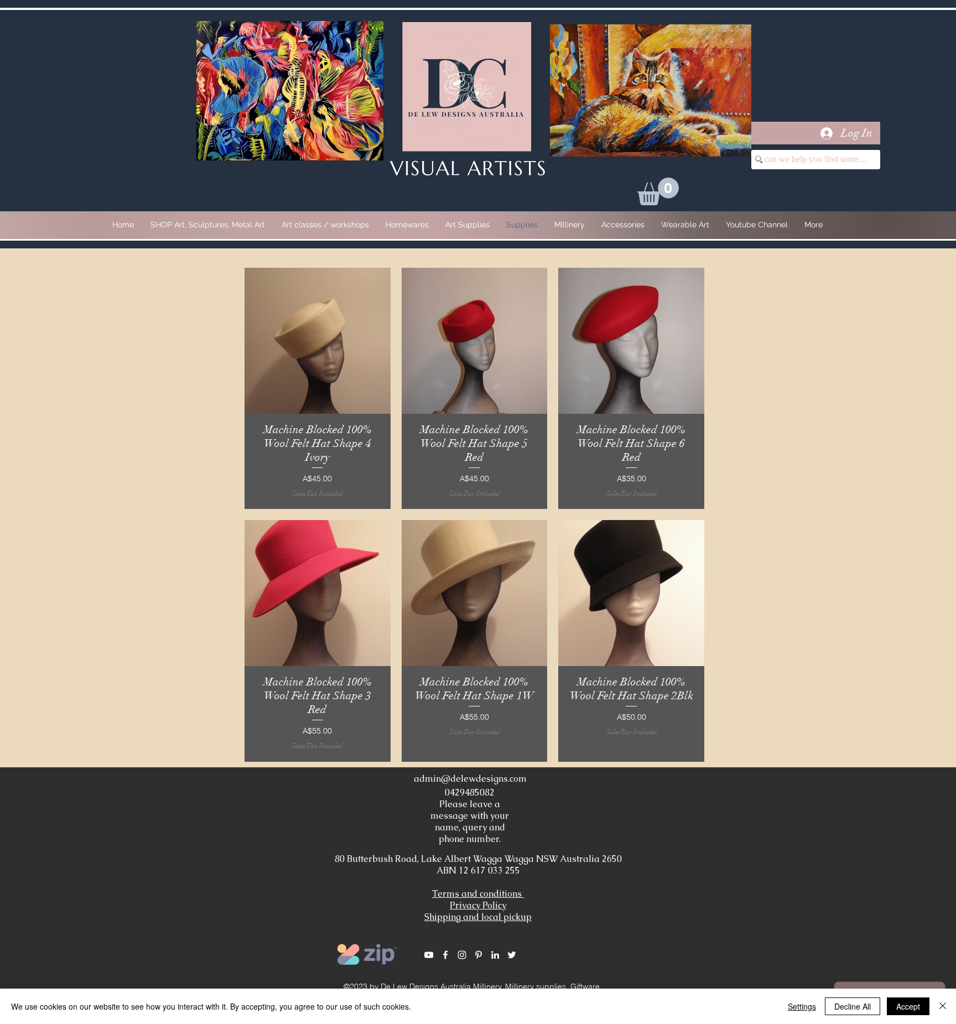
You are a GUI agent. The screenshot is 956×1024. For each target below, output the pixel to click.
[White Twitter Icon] (511, 954)
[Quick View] (318, 341)
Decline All (852, 1006)
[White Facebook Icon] (445, 954)
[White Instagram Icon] (461, 954)
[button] (658, 191)
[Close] (942, 1006)
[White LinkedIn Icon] (495, 954)
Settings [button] (802, 1006)
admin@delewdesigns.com (470, 778)
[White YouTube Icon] (428, 954)
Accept (908, 1006)
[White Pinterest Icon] (478, 954)
